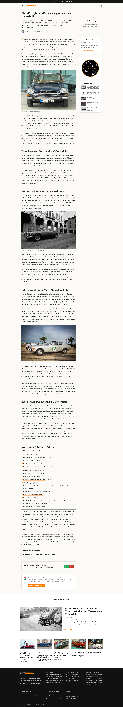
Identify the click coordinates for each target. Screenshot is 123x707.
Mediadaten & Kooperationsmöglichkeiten (72, 696)
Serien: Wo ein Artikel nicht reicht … (54, 698)
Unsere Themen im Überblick (52, 696)
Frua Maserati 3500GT (30, 464)
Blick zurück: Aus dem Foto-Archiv (27, 691)
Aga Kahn (37, 460)
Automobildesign (27, 554)
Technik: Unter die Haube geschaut (53, 678)
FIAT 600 (35, 143)
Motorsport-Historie (84, 5)
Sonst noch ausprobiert (71, 678)
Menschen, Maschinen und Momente (54, 676)
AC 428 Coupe (27, 483)
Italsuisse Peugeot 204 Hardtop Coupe (34, 479)
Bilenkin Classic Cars (56, 414)
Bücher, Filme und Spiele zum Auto (53, 674)
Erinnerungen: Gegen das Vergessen (94, 680)
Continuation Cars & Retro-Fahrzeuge (94, 678)
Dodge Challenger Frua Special (32, 486)
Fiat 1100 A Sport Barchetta (50, 200)
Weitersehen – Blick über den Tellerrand (54, 680)
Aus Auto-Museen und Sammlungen (94, 674)
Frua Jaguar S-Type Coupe (31, 473)
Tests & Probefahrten (56, 5)
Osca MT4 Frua (27, 454)
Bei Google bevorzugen (36, 585)
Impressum (68, 691)
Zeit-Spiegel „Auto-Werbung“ (52, 684)
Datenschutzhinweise (70, 693)
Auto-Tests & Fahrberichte (72, 674)
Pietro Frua (38, 554)
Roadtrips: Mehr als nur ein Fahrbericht (74, 676)
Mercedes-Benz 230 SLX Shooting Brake (35, 467)
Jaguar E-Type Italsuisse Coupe (32, 470)
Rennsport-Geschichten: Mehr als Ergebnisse (29, 695)
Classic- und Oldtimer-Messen (92, 676)
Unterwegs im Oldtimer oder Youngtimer (72, 681)
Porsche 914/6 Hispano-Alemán (32, 494)
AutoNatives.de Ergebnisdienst (53, 693)
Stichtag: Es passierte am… (52, 695)
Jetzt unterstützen (88, 50)
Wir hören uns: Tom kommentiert (53, 682)
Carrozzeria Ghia (50, 554)
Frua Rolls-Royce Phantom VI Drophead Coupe (37, 501)
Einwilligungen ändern (71, 698)
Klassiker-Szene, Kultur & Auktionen (94, 682)
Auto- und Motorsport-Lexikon (53, 691)
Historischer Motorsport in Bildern (27, 693)
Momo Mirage (27, 498)
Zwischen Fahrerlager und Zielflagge (27, 696)
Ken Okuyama (31, 411)
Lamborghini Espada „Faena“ (31, 506)
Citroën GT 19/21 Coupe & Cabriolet (34, 457)
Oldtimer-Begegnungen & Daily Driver (94, 684)
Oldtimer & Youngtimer (69, 5)
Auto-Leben (44, 5)
